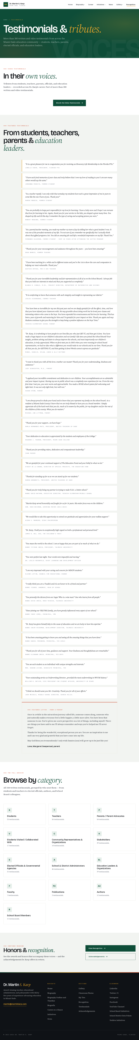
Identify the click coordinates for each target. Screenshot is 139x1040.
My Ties (82, 997)
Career (90, 5)
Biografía (51, 1005)
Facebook (114, 1002)
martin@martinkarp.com (14, 1004)
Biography (80, 5)
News (111, 5)
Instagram (114, 997)
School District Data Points (121, 1015)
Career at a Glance (55, 1010)
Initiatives (100, 5)
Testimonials (84, 1006)
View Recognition (95, 948)
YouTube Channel (117, 1006)
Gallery (119, 5)
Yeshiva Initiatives (117, 1020)
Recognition (130, 5)
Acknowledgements (96, 957)
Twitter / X (114, 993)
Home (70, 5)
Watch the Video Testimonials (68, 103)
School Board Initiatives (119, 1011)
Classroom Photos (86, 993)
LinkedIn (113, 988)
